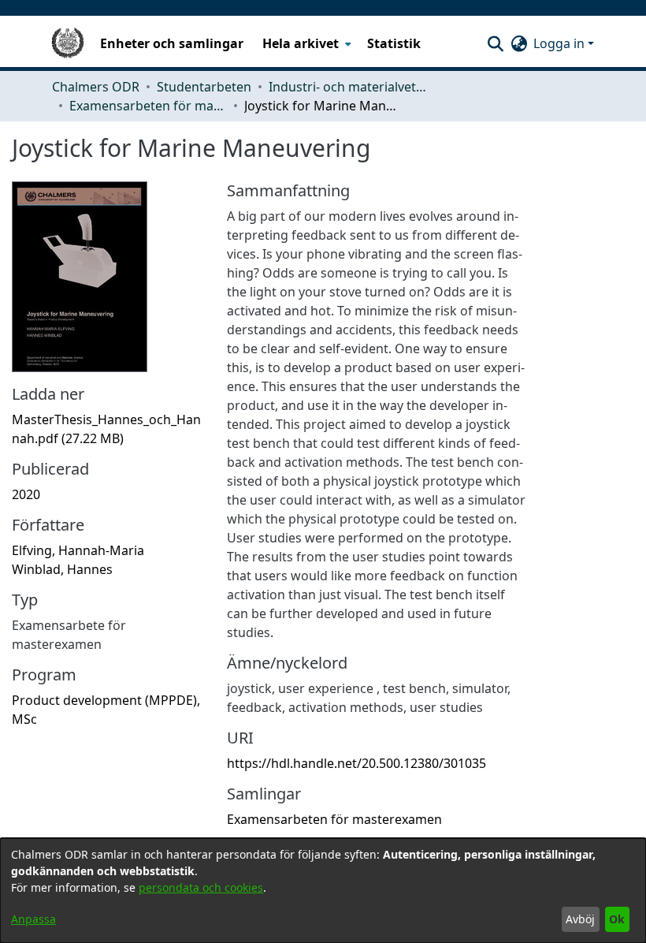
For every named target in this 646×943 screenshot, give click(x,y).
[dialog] (323, 890)
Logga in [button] (560, 43)
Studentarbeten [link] (204, 86)
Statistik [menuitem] (394, 43)
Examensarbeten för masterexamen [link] (148, 105)
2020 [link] (26, 494)
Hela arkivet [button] (300, 43)
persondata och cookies (201, 887)
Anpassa (33, 918)
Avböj (580, 918)
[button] (495, 43)
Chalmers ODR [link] (95, 86)
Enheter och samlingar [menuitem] (171, 43)
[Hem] (67, 43)
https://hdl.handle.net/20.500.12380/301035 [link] (356, 763)
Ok (617, 918)
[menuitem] (305, 43)
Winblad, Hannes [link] (62, 569)
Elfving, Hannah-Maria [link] (78, 550)
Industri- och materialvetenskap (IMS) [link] (347, 86)
